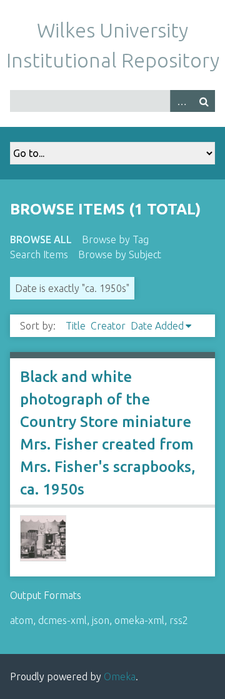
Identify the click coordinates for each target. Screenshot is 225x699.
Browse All (41, 239)
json (100, 620)
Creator (108, 325)
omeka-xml (139, 620)
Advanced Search (181, 101)
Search (203, 101)
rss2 (178, 620)
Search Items (39, 254)
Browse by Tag (115, 239)
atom (21, 620)
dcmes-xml (62, 620)
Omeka (120, 676)
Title (76, 325)
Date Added (157, 325)
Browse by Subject (119, 254)
